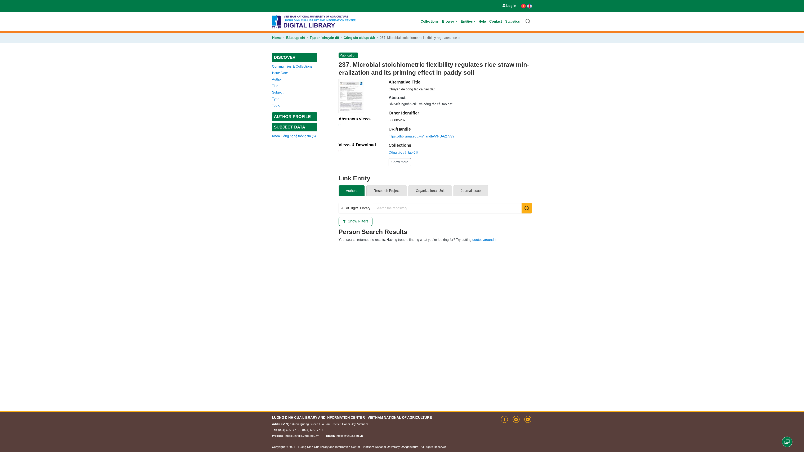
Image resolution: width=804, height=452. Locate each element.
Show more (399, 162)
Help (482, 21)
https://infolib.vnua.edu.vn (302, 435)
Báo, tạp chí (295, 38)
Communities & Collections (292, 66)
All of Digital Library (355, 208)
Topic (276, 105)
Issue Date (280, 73)
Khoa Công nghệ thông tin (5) (294, 136)
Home (277, 38)
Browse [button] (448, 21)
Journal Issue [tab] (471, 191)
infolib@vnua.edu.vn (349, 435)
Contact (495, 21)
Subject (277, 92)
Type (275, 99)
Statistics (512, 21)
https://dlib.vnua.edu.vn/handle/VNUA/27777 (422, 136)
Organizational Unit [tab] (430, 191)
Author (277, 79)
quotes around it (484, 239)
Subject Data (289, 127)
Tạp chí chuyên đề (324, 38)
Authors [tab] (351, 191)
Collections (430, 21)
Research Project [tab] (386, 191)
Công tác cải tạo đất (359, 38)
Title (275, 86)
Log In (511, 6)
